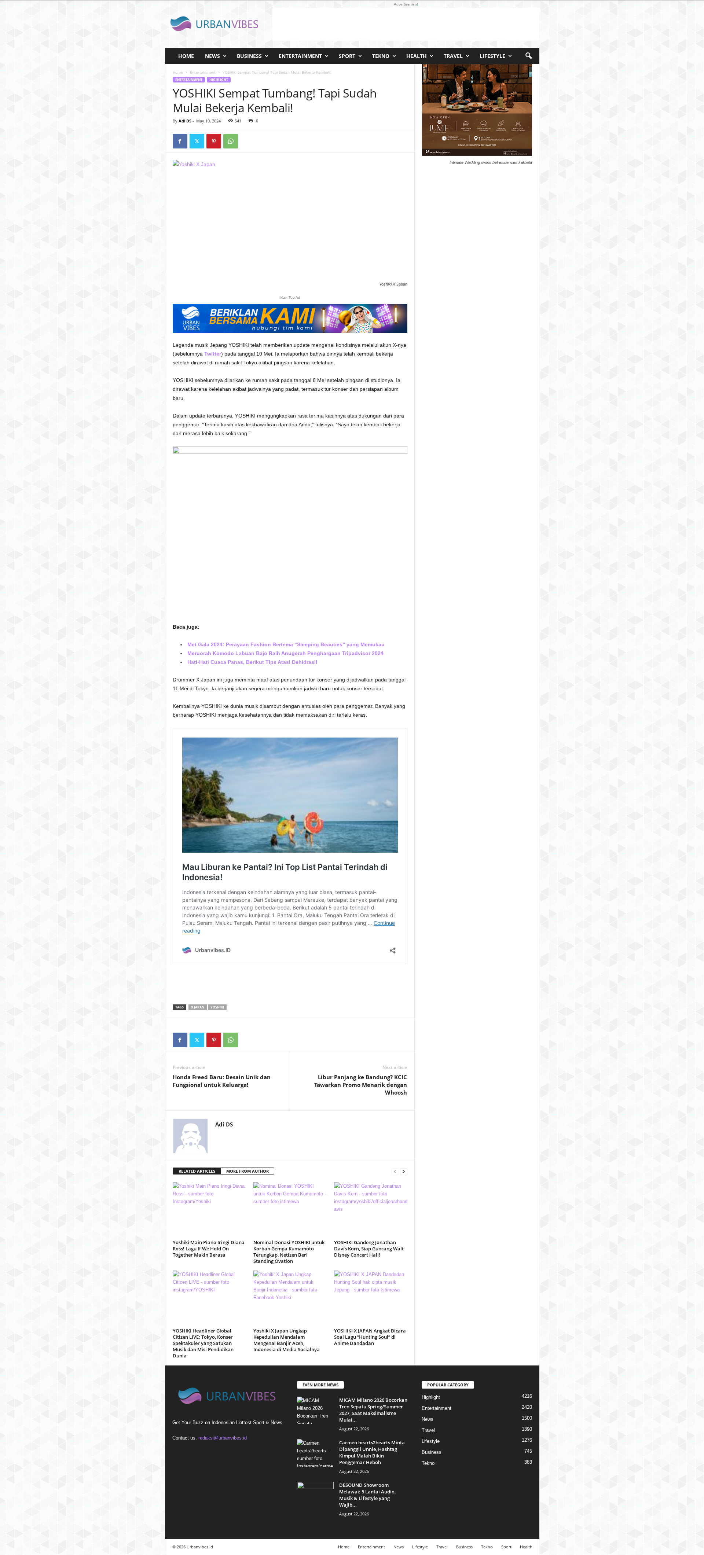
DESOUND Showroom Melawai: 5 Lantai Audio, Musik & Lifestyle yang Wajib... (367, 1495)
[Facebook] (180, 141)
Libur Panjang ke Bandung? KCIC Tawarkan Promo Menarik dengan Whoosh (360, 1084)
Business (249, 55)
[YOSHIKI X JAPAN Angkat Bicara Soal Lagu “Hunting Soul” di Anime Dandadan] (370, 1298)
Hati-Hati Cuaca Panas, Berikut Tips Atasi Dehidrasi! (252, 662)
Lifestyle (492, 55)
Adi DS (185, 121)
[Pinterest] (213, 141)
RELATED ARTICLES (197, 1171)
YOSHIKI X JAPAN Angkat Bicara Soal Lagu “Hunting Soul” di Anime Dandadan (370, 1336)
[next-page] (403, 1171)
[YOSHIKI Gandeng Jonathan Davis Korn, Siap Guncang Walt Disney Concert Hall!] (370, 1209)
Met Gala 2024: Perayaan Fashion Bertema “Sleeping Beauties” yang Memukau (286, 644)
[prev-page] (395, 1171)
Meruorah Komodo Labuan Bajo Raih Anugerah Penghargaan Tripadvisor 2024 (285, 653)
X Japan (197, 1007)
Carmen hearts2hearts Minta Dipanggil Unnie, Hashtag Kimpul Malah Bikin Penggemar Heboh (372, 1452)
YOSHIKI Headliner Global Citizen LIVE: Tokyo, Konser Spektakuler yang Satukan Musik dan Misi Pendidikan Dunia (203, 1343)
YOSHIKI (217, 1007)
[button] (528, 56)
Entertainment (300, 55)
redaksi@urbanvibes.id (222, 1438)
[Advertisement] (405, 24)
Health (416, 55)
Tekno (380, 55)
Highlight (218, 79)
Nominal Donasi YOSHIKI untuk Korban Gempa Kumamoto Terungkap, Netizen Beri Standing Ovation (288, 1251)
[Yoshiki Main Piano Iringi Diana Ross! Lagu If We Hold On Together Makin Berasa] (209, 1209)
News (212, 55)
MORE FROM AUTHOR (247, 1171)
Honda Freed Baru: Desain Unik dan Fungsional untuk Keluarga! (222, 1080)
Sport (347, 55)
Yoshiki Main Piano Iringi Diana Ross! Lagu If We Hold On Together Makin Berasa (209, 1248)
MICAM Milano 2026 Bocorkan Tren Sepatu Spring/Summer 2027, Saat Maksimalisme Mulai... (373, 1410)
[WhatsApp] (230, 141)
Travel (453, 55)
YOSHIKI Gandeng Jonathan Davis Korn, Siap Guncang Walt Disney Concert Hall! (369, 1248)
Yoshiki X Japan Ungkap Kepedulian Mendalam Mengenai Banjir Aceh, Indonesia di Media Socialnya (286, 1340)
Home (186, 55)
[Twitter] (197, 141)
